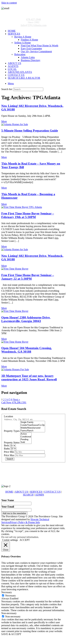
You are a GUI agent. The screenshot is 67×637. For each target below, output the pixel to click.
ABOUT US (14, 63)
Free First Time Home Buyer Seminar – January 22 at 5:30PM (27, 276)
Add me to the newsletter (14, 513)
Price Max (9, 455)
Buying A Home (22, 36)
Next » (16, 399)
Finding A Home (29, 39)
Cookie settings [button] (10, 540)
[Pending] (25, 439)
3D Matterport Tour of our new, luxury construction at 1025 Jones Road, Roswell (29, 377)
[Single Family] (32, 422)
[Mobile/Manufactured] (32, 428)
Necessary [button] (6, 592)
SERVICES (14, 33)
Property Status (12, 442)
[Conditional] (25, 436)
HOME (12, 30)
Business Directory (30, 60)
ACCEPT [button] (25, 540)
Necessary (10, 595)
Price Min (9, 451)
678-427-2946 (33, 19)
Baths (7, 448)
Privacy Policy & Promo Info (25, 522)
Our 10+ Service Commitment (36, 51)
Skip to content (9, 2)
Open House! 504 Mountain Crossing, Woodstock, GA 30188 (26, 349)
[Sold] (25, 442)
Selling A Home (22, 42)
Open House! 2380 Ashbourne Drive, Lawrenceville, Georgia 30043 (25, 319)
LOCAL (12, 69)
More (4, 121)
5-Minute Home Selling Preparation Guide (29, 130)
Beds (6, 445)
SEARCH (28, 494)
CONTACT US (16, 75)
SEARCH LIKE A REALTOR (24, 78)
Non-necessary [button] (9, 613)
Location (8, 416)
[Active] (25, 434)
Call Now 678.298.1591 (13, 402)
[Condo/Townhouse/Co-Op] (32, 425)
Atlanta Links (28, 57)
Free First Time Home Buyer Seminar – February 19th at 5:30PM (27, 215)
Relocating (19, 54)
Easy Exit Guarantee (31, 48)
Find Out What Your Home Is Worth (39, 45)
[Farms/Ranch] (32, 430)
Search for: (7, 89)
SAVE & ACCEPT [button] (11, 634)
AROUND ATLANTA (20, 72)
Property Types (12, 431)
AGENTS (13, 66)
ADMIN (39, 494)
